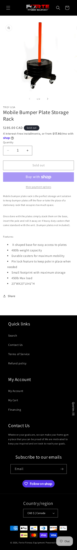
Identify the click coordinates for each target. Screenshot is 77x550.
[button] (8, 7)
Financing (14, 409)
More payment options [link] (38, 186)
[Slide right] (47, 98)
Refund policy (17, 363)
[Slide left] (29, 98)
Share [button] (11, 296)
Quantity (8, 142)
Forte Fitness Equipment (32, 542)
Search (12, 335)
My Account (15, 391)
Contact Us (15, 345)
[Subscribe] (62, 469)
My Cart (13, 400)
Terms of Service (19, 354)
